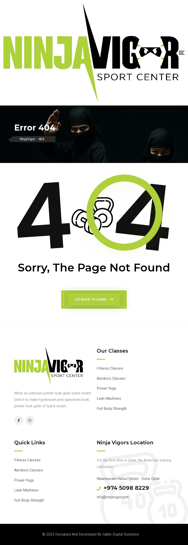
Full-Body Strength (112, 408)
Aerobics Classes (111, 378)
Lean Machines (109, 398)
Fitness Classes (110, 368)
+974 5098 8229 (126, 488)
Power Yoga (106, 388)
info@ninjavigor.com (113, 497)
